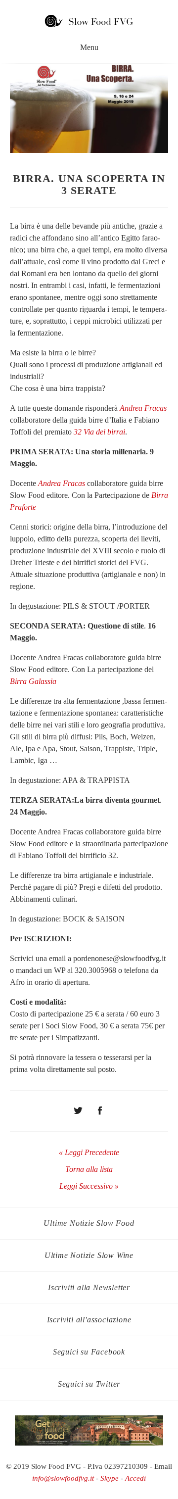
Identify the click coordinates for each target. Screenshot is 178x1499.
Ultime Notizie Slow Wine (89, 1255)
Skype (109, 1478)
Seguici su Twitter (89, 1384)
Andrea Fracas (143, 408)
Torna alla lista (89, 1169)
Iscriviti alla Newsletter (89, 1287)
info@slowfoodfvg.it (63, 1478)
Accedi (135, 1478)
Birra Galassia (33, 681)
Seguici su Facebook (89, 1352)
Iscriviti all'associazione (89, 1319)
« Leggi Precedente (89, 1152)
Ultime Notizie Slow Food (89, 1223)
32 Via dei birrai (99, 432)
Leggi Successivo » (89, 1186)
